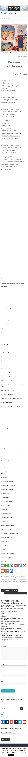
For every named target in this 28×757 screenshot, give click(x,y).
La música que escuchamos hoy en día (11, 452)
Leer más (17, 755)
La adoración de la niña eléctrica (9, 376)
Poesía (2, 577)
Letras (23, 576)
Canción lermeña (5, 317)
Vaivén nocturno (5, 341)
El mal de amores (5, 360)
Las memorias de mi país (7, 481)
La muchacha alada (6, 513)
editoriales (13, 576)
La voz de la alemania (6, 501)
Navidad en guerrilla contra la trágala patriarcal (13, 398)
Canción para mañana (6, 301)
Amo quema (4, 416)
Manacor (3, 333)
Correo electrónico (6, 673)
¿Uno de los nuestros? (7, 444)
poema (24, 579)
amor (22, 577)
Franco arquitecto (5, 505)
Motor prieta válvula (6, 529)
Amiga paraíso (4, 448)
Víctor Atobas (14, 52)
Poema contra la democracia (8, 485)
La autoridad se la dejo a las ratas (9, 533)
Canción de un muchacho (7, 297)
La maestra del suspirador (7, 402)
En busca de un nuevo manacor (9, 329)
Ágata (2, 337)
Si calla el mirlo (4, 436)
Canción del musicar (6, 313)
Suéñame (3, 432)
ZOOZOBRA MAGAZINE (16, 745)
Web (2, 681)
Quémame (4, 420)
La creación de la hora (6, 412)
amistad (18, 577)
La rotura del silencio (6, 353)
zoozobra (24, 581)
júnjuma (16, 579)
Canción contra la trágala (7, 325)
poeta (9, 581)
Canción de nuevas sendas (8, 305)
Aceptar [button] (11, 754)
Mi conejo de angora (6, 368)
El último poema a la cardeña (8, 356)
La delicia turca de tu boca (8, 372)
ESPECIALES (9, 17)
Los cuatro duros (5, 493)
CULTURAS (7, 576)
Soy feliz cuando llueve (7, 537)
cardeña (12, 579)
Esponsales (4, 477)
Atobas (25, 577)
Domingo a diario (5, 497)
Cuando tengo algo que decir (8, 428)
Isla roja (3, 549)
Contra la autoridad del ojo (8, 456)
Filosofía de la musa (6, 349)
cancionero (7, 579)
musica (20, 579)
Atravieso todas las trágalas (8, 525)
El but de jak (4, 509)
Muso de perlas (5, 345)
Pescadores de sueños (7, 468)
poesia (6, 581)
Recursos (6, 577)
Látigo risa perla (5, 364)
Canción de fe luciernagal (7, 321)
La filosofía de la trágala (7, 517)
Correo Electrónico (7, 732)
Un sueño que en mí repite (8, 440)
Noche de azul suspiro (7, 464)
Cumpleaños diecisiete (7, 394)
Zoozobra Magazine (5, 582)
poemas (2, 581)
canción (2, 579)
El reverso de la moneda (7, 553)
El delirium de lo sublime (7, 380)
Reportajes (16, 17)
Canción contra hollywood (7, 309)
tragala (12, 581)
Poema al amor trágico (7, 489)
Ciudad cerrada (5, 541)
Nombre (3, 664)
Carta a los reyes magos (7, 390)
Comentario (4, 646)
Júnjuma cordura (5, 424)
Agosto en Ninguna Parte (8, 460)
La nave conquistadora (7, 557)
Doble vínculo (4, 545)
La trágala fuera (5, 521)
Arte (3, 576)
